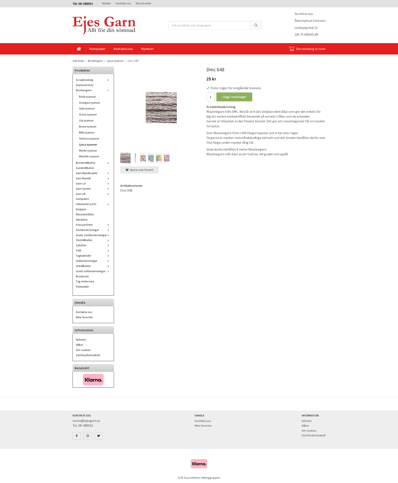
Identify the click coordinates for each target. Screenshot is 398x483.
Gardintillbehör (85, 168)
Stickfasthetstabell (88, 355)
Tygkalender (83, 255)
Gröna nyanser (88, 114)
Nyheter (106, 3)
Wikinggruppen (210, 477)
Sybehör (81, 245)
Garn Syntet (83, 189)
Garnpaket (82, 199)
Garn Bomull (83, 178)
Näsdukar (82, 219)
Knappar (81, 209)
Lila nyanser (86, 120)
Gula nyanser (87, 108)
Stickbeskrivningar (87, 230)
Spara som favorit (141, 170)
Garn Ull (80, 194)
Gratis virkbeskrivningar (91, 271)
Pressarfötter (84, 225)
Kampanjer (97, 48)
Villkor (79, 345)
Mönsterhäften (85, 214)
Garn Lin (81, 183)
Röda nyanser (87, 96)
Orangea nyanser (89, 102)
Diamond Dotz (84, 85)
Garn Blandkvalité (86, 173)
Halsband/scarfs (86, 204)
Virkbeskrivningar (86, 261)
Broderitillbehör (86, 163)
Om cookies (83, 350)
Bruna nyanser (88, 126)
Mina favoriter (143, 3)
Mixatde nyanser (89, 156)
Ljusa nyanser (88, 144)
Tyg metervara (85, 281)
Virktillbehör (83, 266)
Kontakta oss (123, 3)
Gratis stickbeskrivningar (91, 235)
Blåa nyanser (87, 132)
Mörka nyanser (88, 150)
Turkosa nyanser (89, 138)
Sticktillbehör (84, 240)
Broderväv (82, 276)
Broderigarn (84, 90)
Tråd (78, 250)
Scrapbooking (84, 80)
